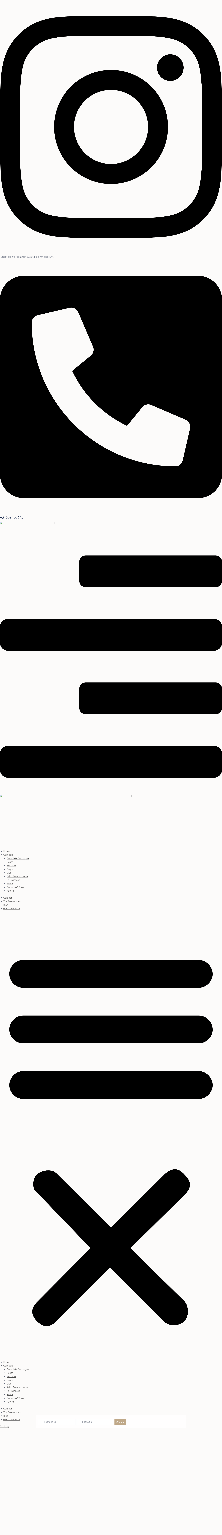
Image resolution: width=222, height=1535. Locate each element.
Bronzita (11, 865)
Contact (7, 897)
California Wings (15, 887)
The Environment (12, 901)
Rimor (10, 883)
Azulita (10, 890)
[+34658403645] (111, 513)
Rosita (10, 861)
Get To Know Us (11, 908)
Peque (10, 869)
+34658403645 (11, 517)
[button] (111, 1137)
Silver (9, 872)
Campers (8, 854)
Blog (5, 904)
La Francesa (13, 880)
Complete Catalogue (18, 858)
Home (6, 851)
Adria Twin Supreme (17, 876)
